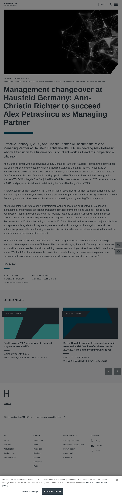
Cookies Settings (30, 491)
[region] (61, 486)
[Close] (117, 480)
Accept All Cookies (52, 491)
